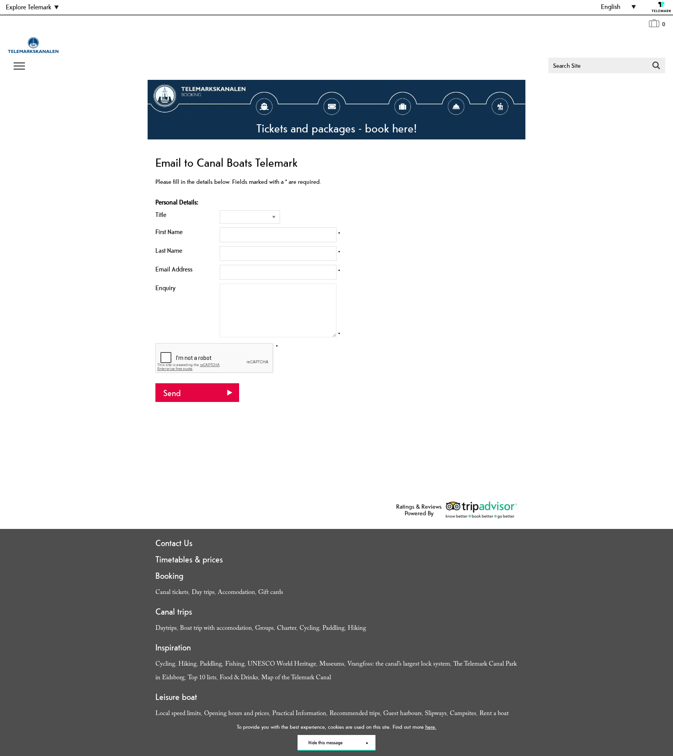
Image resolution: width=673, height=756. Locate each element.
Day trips (203, 593)
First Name (169, 231)
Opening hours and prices (236, 714)
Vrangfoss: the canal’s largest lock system (398, 664)
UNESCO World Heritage (282, 664)
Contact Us (173, 542)
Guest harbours (402, 714)
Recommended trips (354, 714)
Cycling (309, 629)
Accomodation (236, 593)
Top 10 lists (202, 678)
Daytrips (166, 629)
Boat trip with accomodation (216, 629)
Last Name (168, 250)
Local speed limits (178, 714)
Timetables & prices (189, 559)
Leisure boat (176, 696)
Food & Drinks (239, 678)
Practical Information (299, 714)
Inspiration (173, 647)
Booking (169, 575)
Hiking (357, 629)
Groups (264, 629)
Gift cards (270, 593)
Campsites (463, 714)
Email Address (173, 269)
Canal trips (173, 611)
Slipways (436, 714)
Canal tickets (172, 593)
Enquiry (165, 288)
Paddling (333, 629)
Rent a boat (494, 714)
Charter (286, 629)
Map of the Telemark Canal (296, 678)
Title (160, 214)
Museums (331, 664)
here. (431, 726)
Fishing (235, 664)
